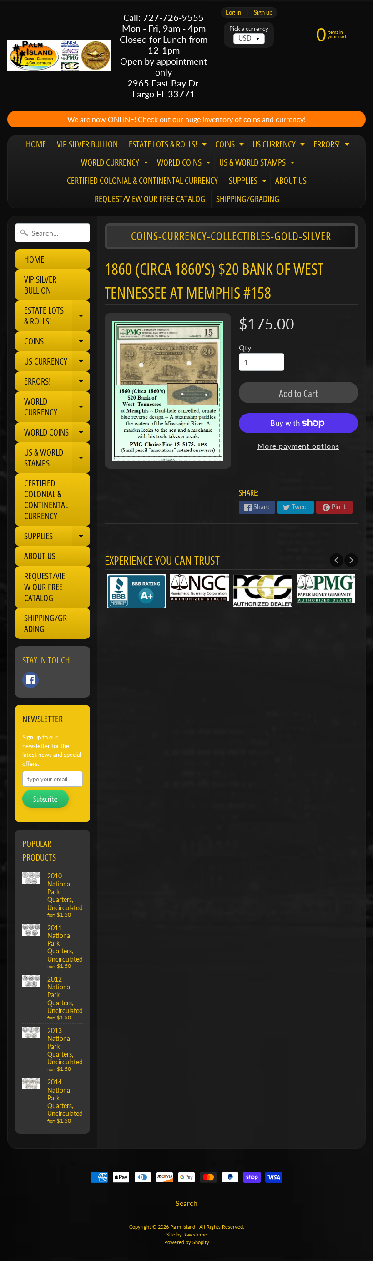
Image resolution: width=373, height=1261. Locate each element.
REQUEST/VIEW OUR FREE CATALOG (150, 198)
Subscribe (45, 799)
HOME (36, 144)
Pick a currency (248, 28)
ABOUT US (291, 180)
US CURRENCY (279, 145)
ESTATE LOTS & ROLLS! (169, 145)
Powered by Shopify (186, 1242)
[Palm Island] (59, 55)
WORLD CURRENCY (116, 164)
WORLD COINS (185, 164)
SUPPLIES (249, 182)
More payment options (298, 445)
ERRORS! (332, 145)
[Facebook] (30, 680)
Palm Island (183, 1227)
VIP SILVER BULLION (87, 144)
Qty (245, 347)
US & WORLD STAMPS (258, 164)
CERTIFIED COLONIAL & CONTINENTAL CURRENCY (142, 180)
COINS (230, 145)
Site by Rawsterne (186, 1234)
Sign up (263, 12)
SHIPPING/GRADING (247, 198)
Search (186, 1203)
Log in (233, 12)
